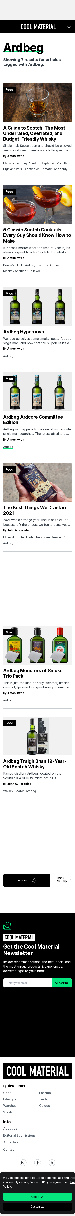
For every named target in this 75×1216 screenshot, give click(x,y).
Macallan (9, 163)
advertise (10, 1142)
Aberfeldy (60, 169)
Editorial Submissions (19, 1135)
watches (9, 1106)
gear (7, 1093)
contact (9, 1149)
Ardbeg (22, 163)
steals (8, 1112)
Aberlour (34, 163)
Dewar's (8, 265)
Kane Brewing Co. (56, 537)
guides (44, 1106)
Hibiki (20, 265)
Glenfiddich (31, 169)
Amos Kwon (15, 156)
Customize (38, 1206)
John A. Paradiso (19, 530)
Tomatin (46, 169)
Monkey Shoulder (15, 271)
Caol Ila (62, 163)
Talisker (34, 271)
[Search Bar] (69, 26)
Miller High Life (13, 537)
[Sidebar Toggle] (6, 26)
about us (10, 1128)
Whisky (8, 791)
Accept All (37, 1196)
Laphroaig (49, 163)
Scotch (19, 791)
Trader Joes (34, 537)
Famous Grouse (48, 265)
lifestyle (9, 1099)
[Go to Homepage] (38, 27)
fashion (45, 1093)
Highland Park (12, 169)
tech (43, 1099)
